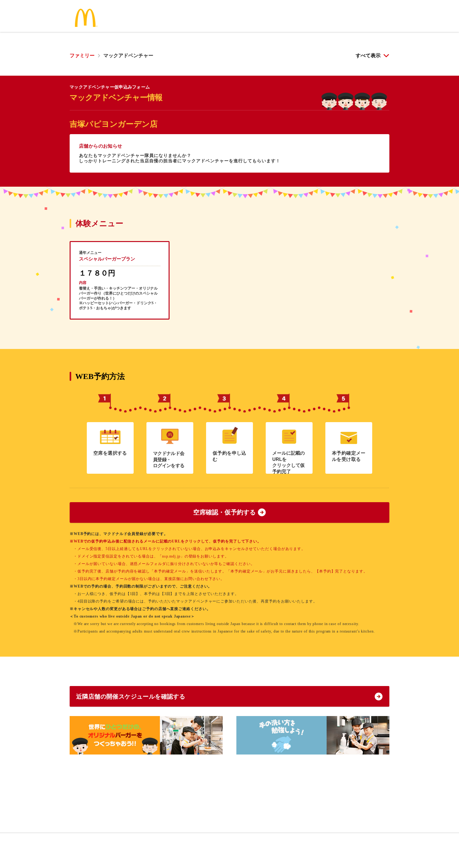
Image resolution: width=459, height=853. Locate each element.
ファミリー (82, 55)
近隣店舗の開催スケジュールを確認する (130, 696)
